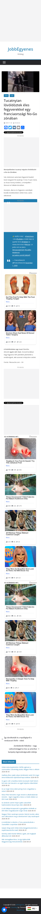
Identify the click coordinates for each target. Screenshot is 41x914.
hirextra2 (17, 123)
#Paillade (25, 242)
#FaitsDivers (29, 236)
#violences (16, 252)
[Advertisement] (20, 21)
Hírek (6, 95)
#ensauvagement (18, 250)
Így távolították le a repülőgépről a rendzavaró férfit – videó (18, 739)
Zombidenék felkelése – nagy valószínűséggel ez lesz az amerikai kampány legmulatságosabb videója (22, 749)
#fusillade (19, 239)
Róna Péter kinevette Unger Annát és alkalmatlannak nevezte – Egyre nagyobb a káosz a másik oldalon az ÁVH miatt (20, 797)
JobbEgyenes (20, 49)
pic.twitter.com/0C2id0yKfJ (21, 255)
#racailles (28, 250)
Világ (12, 95)
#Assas (27, 244)
